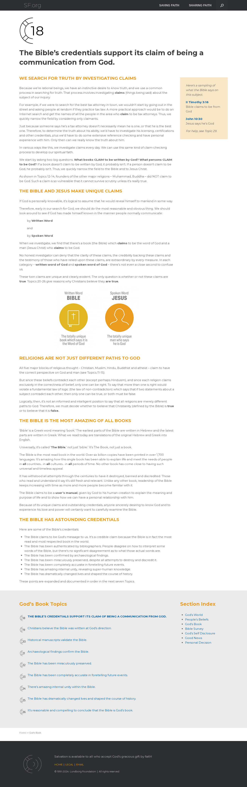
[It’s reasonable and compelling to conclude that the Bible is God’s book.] (23, 712)
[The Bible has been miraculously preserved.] (23, 665)
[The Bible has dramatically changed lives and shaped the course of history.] (23, 700)
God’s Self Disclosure (200, 633)
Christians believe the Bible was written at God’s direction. (70, 628)
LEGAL (69, 764)
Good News (193, 638)
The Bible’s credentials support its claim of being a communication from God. (97, 616)
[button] (222, 5)
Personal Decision (198, 642)
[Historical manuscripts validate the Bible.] (23, 641)
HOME (58, 764)
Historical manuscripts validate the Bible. (57, 640)
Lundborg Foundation (83, 771)
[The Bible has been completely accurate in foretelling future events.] (23, 677)
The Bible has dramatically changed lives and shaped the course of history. (82, 698)
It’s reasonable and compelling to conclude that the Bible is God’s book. (80, 710)
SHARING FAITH (200, 5)
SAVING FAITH (169, 5)
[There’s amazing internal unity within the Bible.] (23, 688)
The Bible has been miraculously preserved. (60, 663)
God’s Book (193, 624)
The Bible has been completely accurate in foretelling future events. (78, 675)
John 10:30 (194, 119)
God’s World (194, 615)
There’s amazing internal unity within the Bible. (62, 687)
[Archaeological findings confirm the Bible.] (23, 653)
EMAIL (80, 764)
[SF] (32, 5)
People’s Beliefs (196, 619)
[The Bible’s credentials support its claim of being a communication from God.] (23, 618)
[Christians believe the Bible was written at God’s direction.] (23, 630)
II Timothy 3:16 (197, 102)
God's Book (35, 732)
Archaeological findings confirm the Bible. (58, 651)
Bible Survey (194, 629)
